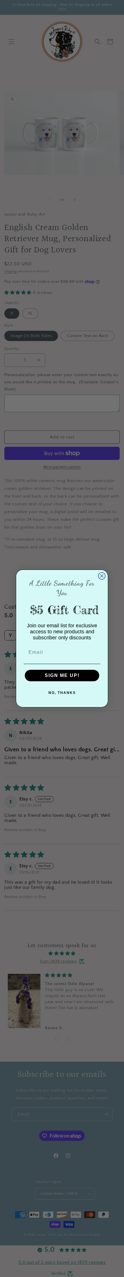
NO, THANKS (62, 693)
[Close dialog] (101, 575)
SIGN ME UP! (62, 675)
